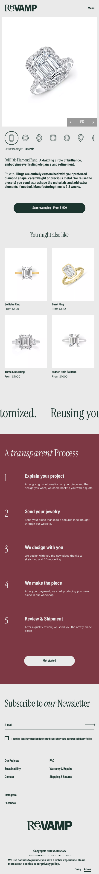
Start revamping (49, 207)
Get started (49, 660)
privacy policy (50, 864)
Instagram (10, 795)
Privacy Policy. (85, 739)
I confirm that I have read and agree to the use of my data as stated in (45, 739)
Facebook (10, 803)
